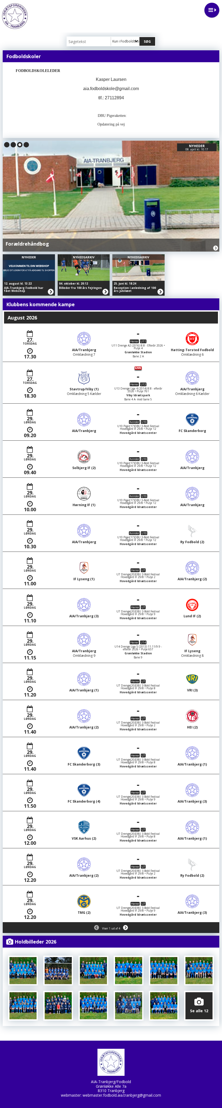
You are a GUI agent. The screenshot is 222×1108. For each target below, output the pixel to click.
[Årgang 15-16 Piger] (58, 1006)
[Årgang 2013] (128, 1006)
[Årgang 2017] (199, 970)
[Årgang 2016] (23, 1006)
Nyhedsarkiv (191, 146)
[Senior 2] (128, 970)
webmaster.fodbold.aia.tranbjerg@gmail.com (122, 1095)
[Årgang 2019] (93, 970)
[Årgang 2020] (23, 970)
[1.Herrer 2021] (58, 970)
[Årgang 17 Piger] (164, 970)
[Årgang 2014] (93, 1006)
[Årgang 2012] (164, 1006)
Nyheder (29, 257)
